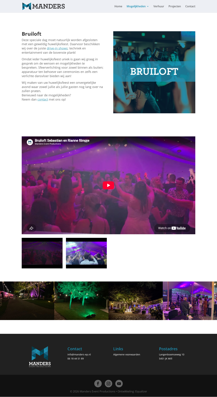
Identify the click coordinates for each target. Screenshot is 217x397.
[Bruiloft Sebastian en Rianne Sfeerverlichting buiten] (27, 319)
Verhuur (158, 6)
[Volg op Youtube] (119, 383)
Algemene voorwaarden (126, 354)
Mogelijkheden (136, 6)
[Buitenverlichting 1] (81, 319)
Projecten (175, 6)
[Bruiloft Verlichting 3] (135, 319)
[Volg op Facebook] (98, 383)
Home (118, 6)
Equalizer (141, 391)
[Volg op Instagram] (108, 383)
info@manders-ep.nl (79, 354)
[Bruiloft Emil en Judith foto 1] (190, 319)
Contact (190, 6)
